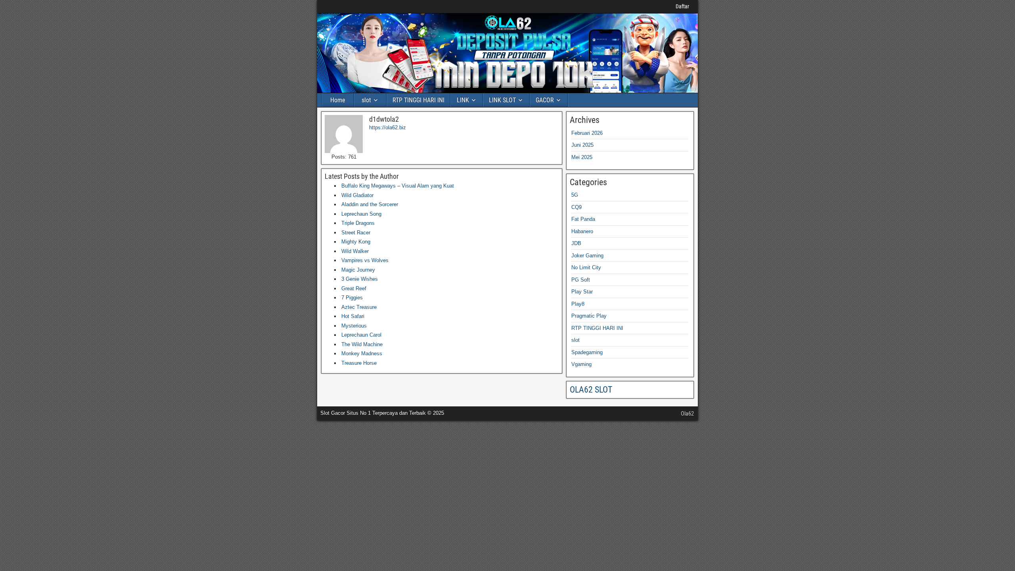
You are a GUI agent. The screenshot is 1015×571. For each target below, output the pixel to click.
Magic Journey (358, 270)
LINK (463, 100)
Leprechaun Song (361, 214)
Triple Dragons (358, 223)
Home (337, 100)
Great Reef (353, 288)
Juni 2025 (582, 145)
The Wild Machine (362, 344)
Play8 (577, 304)
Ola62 (687, 413)
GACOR (545, 100)
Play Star (582, 292)
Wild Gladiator (357, 195)
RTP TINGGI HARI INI (418, 100)
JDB (576, 243)
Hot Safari (352, 316)
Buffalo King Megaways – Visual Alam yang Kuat (397, 186)
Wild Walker (355, 251)
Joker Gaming (587, 256)
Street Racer (355, 233)
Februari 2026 (587, 133)
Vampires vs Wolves (365, 260)
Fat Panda (583, 219)
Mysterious (354, 326)
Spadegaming (587, 352)
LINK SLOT (502, 100)
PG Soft (580, 280)
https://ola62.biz (387, 127)
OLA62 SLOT (591, 390)
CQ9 (576, 207)
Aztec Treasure (359, 307)
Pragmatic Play (589, 316)
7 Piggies (352, 298)
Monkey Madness (361, 353)
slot (366, 100)
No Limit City (586, 267)
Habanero (582, 231)
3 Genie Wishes (359, 279)
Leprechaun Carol (361, 335)
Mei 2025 (581, 157)
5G (574, 195)
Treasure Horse (359, 363)
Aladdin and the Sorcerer (369, 204)
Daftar (682, 6)
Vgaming (581, 364)
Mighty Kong (355, 242)
